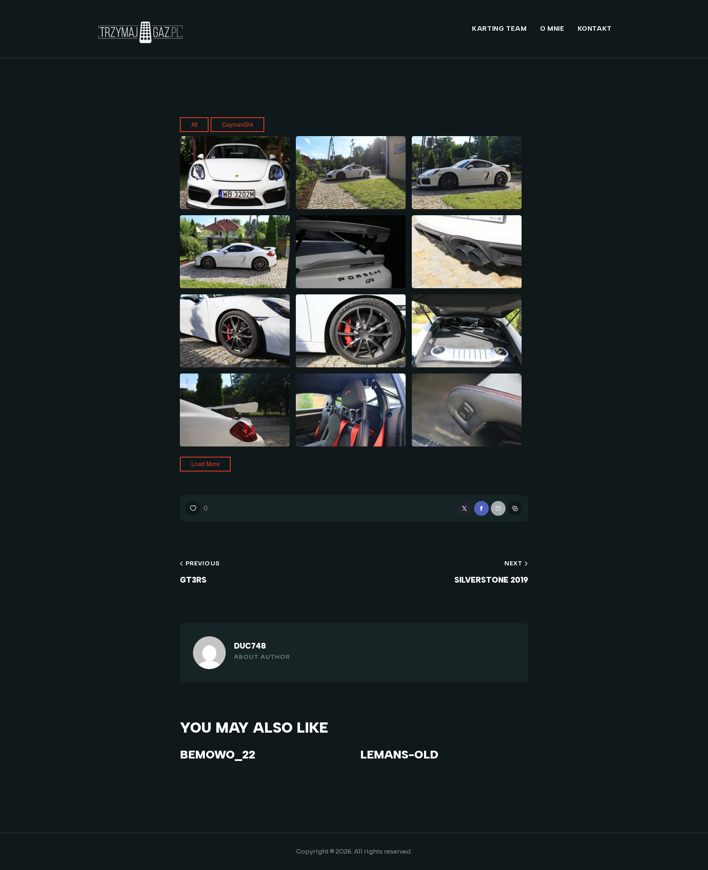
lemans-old (399, 754)
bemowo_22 (217, 754)
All (194, 124)
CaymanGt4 (237, 124)
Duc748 (250, 646)
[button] (197, 508)
